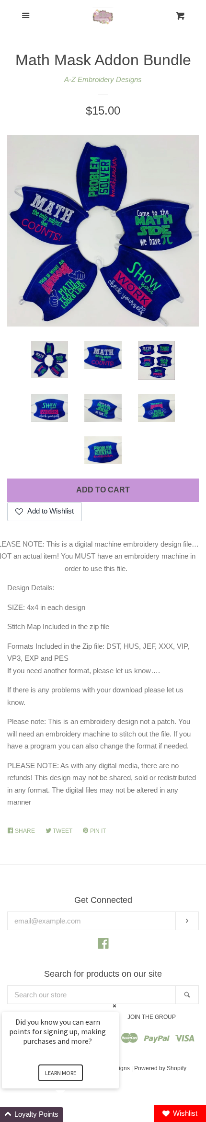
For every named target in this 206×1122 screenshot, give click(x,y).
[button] (72, 1114)
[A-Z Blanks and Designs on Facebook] (103, 945)
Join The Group (151, 1017)
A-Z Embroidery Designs (103, 79)
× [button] (114, 1005)
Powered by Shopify (160, 1068)
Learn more (60, 1072)
